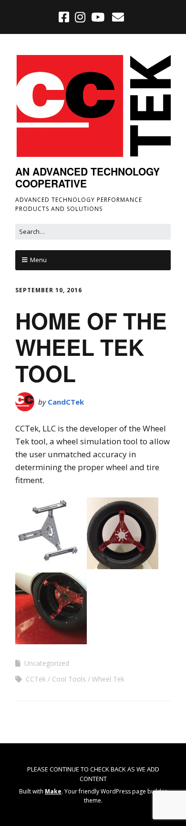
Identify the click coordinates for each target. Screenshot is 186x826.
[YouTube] (97, 16)
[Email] (117, 16)
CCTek (36, 678)
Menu (38, 259)
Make (53, 791)
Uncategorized (46, 663)
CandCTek (66, 402)
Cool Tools (69, 678)
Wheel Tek (108, 678)
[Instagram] (80, 16)
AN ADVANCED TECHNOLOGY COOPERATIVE (87, 177)
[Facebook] (65, 16)
